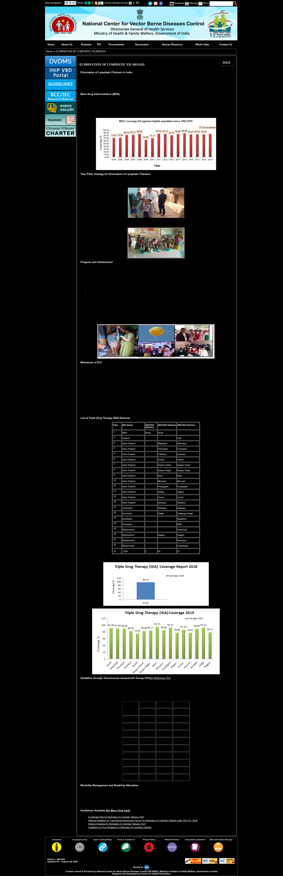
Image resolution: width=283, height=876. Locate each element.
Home (51, 44)
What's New (202, 44)
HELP (206, 3)
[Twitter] (150, 3)
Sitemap (193, 3)
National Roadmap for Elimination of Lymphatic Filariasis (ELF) (117, 824)
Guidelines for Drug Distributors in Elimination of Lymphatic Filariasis (120, 827)
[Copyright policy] (80, 851)
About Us (66, 44)
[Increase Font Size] (67, 2)
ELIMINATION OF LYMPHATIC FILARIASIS (81, 51)
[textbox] (221, 3)
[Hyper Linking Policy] (103, 851)
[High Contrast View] (133, 3)
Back (226, 62)
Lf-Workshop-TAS (161, 678)
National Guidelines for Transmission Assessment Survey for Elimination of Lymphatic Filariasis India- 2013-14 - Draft (142, 820)
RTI (99, 44)
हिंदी (137, 3)
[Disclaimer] (56, 851)
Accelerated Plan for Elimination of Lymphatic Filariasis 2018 (116, 817)
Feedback (179, 3)
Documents (142, 44)
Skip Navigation (53, 3)
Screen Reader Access (116, 3)
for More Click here (118, 810)
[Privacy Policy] (149, 851)
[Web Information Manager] (218, 851)
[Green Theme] (89, 3)
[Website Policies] (172, 851)
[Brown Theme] (92, 3)
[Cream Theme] (96, 3)
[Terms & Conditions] (126, 851)
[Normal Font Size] (70, 2)
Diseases (86, 44)
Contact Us (225, 44)
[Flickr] (161, 3)
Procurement (116, 44)
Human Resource (172, 44)
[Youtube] (155, 3)
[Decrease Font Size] (73, 2)
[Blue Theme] (85, 3)
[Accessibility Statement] (195, 851)
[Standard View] (130, 3)
